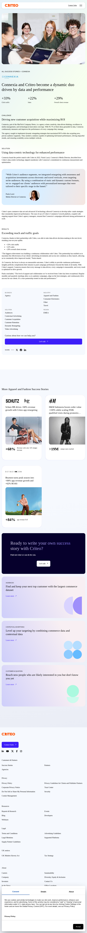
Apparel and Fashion (51, 296)
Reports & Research (9, 811)
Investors (5, 881)
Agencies (5, 769)
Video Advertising (11, 329)
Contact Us (48, 881)
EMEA (46, 313)
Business (8, 293)
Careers (4, 873)
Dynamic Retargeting (12, 326)
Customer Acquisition (12, 319)
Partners (47, 765)
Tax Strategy (48, 856)
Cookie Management (9, 796)
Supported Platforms (51, 838)
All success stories (11, 71)
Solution (8, 310)
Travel (46, 305)
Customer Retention (12, 322)
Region (46, 310)
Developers (48, 815)
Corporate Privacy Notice (11, 787)
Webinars (5, 820)
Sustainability (49, 873)
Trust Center (48, 787)
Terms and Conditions (9, 833)
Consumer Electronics (51, 299)
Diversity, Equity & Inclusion (54, 877)
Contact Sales (72, 5)
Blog (3, 815)
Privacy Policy (7, 783)
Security (47, 792)
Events (46, 811)
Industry (47, 293)
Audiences (8, 313)
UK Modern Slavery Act (10, 856)
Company (5, 877)
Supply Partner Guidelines (11, 842)
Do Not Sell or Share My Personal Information (18, 792)
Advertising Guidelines (52, 833)
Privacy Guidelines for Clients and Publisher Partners (63, 783)
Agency (8, 296)
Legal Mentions (7, 838)
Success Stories (7, 765)
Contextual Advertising (13, 316)
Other (46, 302)
